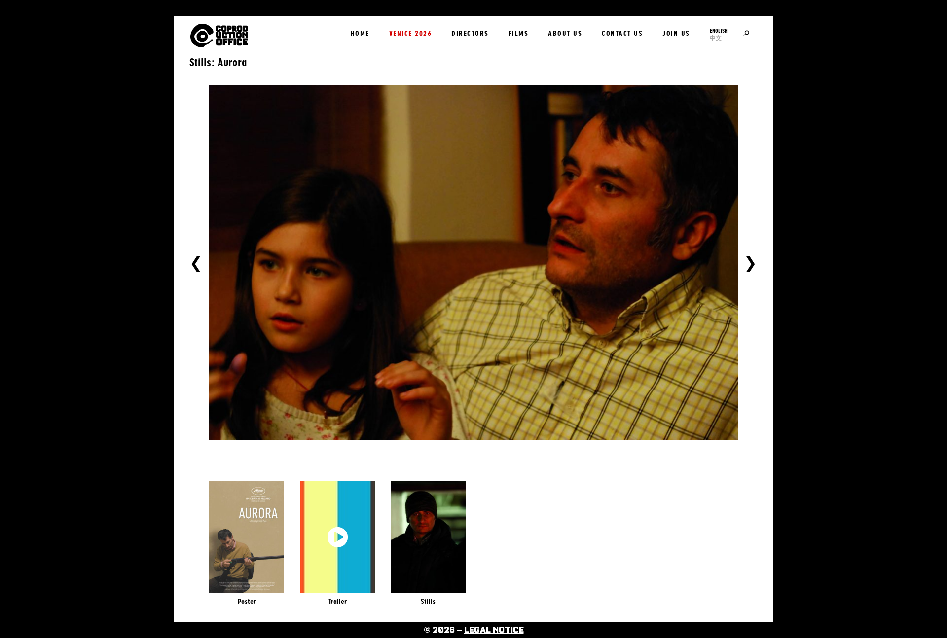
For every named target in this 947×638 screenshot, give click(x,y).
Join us (676, 33)
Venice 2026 (410, 33)
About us (565, 33)
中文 (716, 38)
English (719, 31)
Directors (470, 33)
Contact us (622, 33)
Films (519, 33)
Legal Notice (494, 630)
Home (360, 33)
